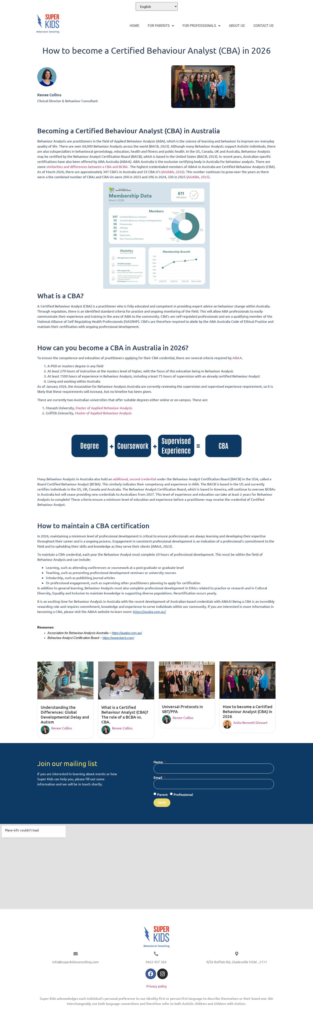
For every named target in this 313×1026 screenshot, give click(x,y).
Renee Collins (61, 728)
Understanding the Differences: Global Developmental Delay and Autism (65, 715)
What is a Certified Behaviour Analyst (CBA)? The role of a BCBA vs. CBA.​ (124, 715)
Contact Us (263, 26)
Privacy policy (156, 986)
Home (134, 26)
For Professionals (199, 26)
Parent (162, 794)
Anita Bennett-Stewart (250, 722)
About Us (237, 26)
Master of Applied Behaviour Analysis (104, 408)
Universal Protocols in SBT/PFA (182, 709)
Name (159, 761)
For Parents (159, 26)
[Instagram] (162, 974)
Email (158, 777)
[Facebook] (150, 974)
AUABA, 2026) (173, 171)
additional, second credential (134, 479)
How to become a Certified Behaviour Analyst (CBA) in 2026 (247, 711)
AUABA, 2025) (199, 177)
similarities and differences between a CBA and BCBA (87, 166)
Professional (183, 794)
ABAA (237, 358)
